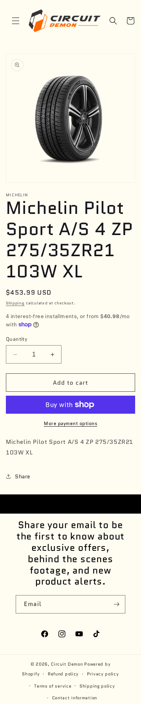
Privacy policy (103, 674)
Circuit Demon (67, 664)
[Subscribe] (116, 604)
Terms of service (52, 686)
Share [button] (23, 476)
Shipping (15, 303)
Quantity (16, 339)
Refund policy (63, 674)
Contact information (74, 698)
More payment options (70, 423)
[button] (15, 20)
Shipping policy (97, 686)
